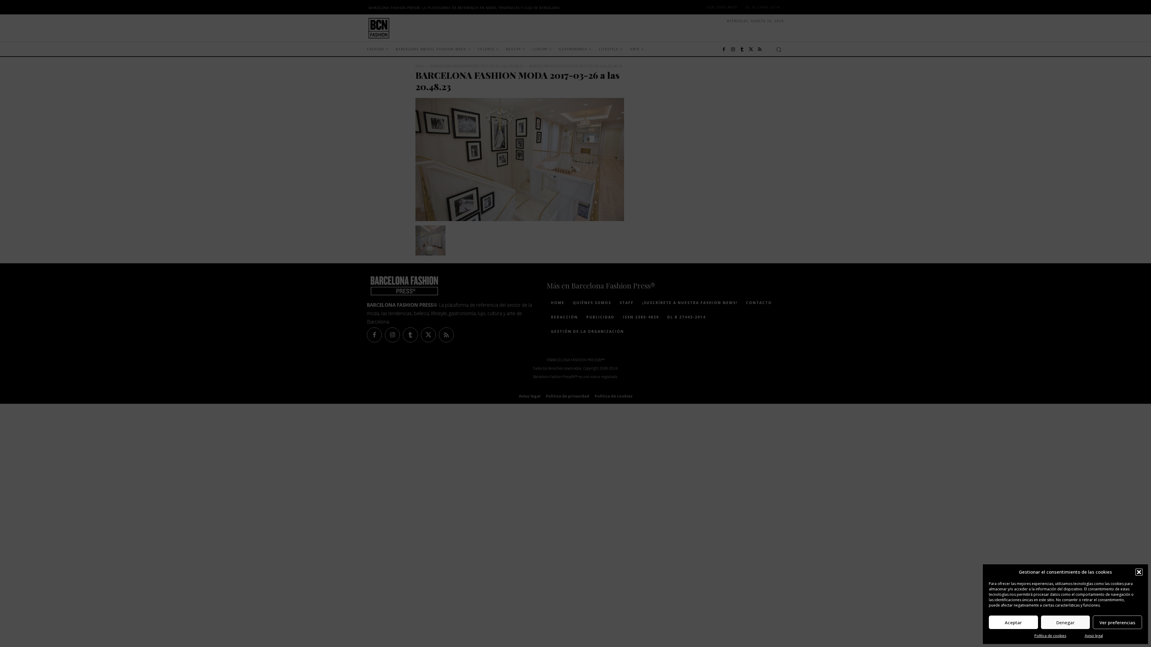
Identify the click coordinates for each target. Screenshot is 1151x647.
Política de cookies (1050, 635)
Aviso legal (1094, 635)
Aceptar (1013, 622)
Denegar (1065, 622)
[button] (1139, 572)
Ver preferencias (1117, 622)
